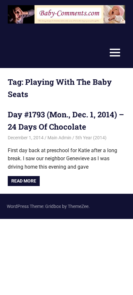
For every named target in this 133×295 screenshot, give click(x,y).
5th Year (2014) (91, 137)
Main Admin (59, 137)
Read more (23, 180)
